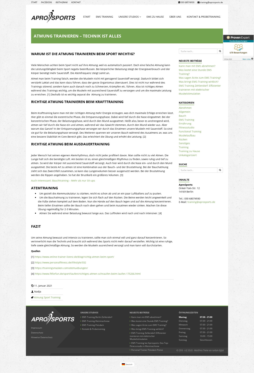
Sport (47, 297)
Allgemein (184, 111)
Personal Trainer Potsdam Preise (147, 349)
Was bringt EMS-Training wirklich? (198, 81)
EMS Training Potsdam (93, 325)
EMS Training (104, 16)
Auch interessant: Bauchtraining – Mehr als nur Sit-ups (63, 180)
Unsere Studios (129, 16)
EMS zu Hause (155, 16)
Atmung (38, 297)
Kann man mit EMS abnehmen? (197, 66)
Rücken (183, 139)
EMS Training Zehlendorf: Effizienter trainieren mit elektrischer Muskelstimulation (200, 89)
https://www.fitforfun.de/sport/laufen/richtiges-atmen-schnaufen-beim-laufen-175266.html (88, 273)
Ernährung (185, 123)
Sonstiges (184, 143)
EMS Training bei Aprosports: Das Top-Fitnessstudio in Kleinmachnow (149, 345)
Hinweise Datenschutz (42, 337)
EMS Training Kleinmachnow (95, 321)
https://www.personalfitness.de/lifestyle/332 (60, 262)
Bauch (182, 115)
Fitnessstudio (186, 127)
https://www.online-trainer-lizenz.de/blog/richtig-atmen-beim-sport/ (74, 256)
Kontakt (76, 2)
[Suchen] (220, 51)
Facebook (46, 2)
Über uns (175, 16)
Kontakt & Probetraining (203, 16)
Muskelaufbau (187, 135)
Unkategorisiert (188, 155)
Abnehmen (185, 107)
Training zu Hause (189, 151)
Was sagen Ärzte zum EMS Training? (200, 77)
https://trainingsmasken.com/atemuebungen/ (61, 268)
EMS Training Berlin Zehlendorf (97, 317)
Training (55, 297)
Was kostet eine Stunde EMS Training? (149, 321)
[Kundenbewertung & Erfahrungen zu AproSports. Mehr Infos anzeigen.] (238, 47)
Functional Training (190, 131)
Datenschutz (37, 332)
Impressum (36, 327)
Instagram (62, 2)
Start (34, 2)
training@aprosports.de (201, 202)
